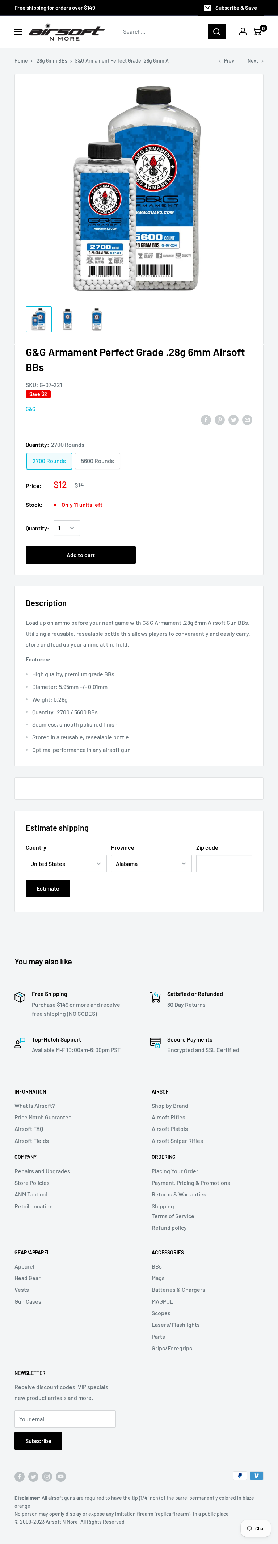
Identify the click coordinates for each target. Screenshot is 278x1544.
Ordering (164, 1157)
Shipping (163, 1206)
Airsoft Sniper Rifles (177, 1140)
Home (21, 61)
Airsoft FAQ (28, 1128)
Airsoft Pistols (170, 1128)
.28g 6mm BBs (51, 61)
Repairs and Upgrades (42, 1171)
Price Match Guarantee (43, 1117)
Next (253, 61)
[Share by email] (247, 419)
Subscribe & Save (236, 7)
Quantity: (37, 528)
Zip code (207, 847)
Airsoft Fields (31, 1140)
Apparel (24, 1266)
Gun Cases (27, 1301)
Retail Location (33, 1206)
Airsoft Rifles (168, 1117)
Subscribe (38, 1440)
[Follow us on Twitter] (33, 1476)
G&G (30, 409)
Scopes (161, 1312)
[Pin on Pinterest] (220, 419)
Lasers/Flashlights (176, 1324)
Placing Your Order (175, 1171)
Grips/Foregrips (172, 1348)
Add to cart (81, 554)
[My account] (243, 31)
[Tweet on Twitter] (233, 419)
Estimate (48, 888)
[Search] (217, 31)
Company (25, 1157)
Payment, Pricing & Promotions (191, 1182)
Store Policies (32, 1182)
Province (122, 847)
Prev (229, 61)
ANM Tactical (30, 1194)
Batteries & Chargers (178, 1289)
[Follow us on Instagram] (47, 1476)
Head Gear (27, 1277)
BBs (157, 1266)
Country (36, 847)
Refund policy (169, 1227)
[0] (257, 31)
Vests (21, 1289)
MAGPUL (162, 1301)
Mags (158, 1277)
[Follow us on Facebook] (19, 1476)
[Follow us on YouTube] (61, 1476)
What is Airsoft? (34, 1105)
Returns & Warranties (179, 1194)
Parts (158, 1336)
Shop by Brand (170, 1105)
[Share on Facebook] (206, 419)
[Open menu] (18, 31)
